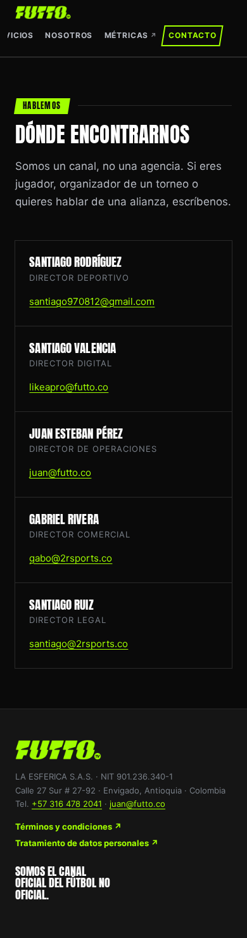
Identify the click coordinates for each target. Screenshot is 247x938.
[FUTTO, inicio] (43, 12)
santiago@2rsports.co (78, 644)
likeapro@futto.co (68, 387)
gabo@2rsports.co (70, 558)
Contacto (192, 35)
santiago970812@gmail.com (92, 301)
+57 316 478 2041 (67, 804)
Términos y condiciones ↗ (68, 826)
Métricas (130, 35)
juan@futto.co (60, 472)
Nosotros (68, 35)
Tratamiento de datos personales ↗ (86, 843)
